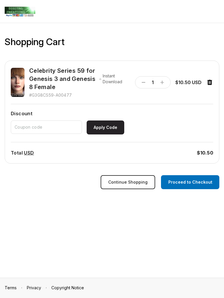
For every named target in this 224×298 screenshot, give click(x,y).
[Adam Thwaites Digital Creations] (20, 12)
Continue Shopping (128, 182)
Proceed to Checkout (190, 182)
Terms (11, 287)
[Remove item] (209, 82)
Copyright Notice (67, 287)
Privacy (34, 287)
